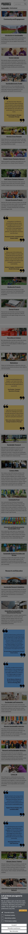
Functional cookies (9, 915)
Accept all (14, 925)
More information (14, 931)
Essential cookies (9, 912)
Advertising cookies (10, 918)
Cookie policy (23, 910)
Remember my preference (14, 928)
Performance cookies (10, 921)
